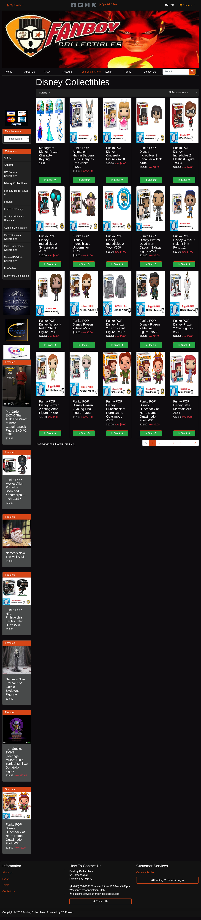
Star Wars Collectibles (16, 275)
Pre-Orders (10, 268)
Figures (8, 201)
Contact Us (150, 71)
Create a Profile (145, 872)
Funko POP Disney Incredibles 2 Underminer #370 (81, 243)
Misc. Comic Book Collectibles (14, 248)
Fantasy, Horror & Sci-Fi (16, 192)
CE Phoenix (67, 912)
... (187, 443)
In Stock (49, 179)
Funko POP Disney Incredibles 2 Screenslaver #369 (48, 243)
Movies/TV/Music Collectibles (13, 259)
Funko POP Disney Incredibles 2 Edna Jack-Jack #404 (151, 155)
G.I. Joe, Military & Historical (14, 218)
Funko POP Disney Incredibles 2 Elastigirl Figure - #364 (184, 155)
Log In (108, 71)
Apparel (8, 165)
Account (67, 71)
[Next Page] (195, 443)
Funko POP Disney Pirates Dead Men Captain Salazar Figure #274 (151, 243)
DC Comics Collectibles (10, 174)
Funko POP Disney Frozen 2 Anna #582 (83, 324)
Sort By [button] (43, 92)
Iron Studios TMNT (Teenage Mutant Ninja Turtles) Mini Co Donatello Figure (17, 760)
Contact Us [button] (101, 901)
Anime (7, 157)
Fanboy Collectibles (34, 912)
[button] (15, 5)
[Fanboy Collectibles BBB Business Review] (16, 92)
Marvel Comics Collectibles (12, 237)
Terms (127, 71)
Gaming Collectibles (15, 227)
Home (8, 71)
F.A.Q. (47, 71)
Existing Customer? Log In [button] (169, 880)
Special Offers (93, 71)
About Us (29, 71)
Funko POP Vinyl (13, 209)
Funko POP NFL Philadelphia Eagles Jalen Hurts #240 (14, 617)
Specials (10, 789)
